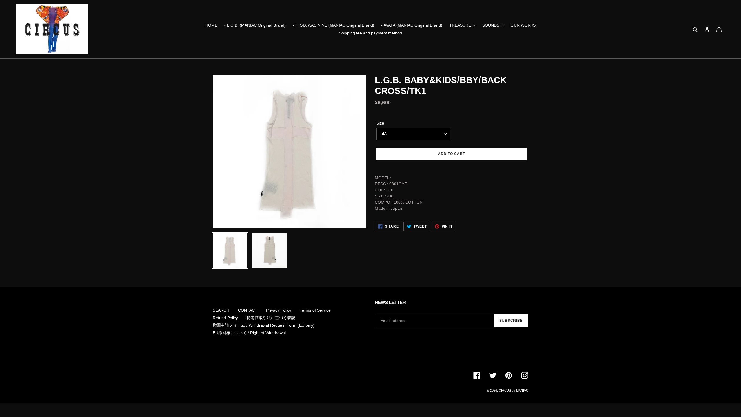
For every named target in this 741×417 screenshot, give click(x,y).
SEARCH (221, 310)
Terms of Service (315, 310)
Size (380, 123)
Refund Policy (225, 317)
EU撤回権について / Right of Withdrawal (249, 332)
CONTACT (247, 310)
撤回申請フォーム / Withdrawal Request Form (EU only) (264, 325)
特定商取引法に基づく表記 (271, 317)
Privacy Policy (278, 310)
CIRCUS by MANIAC (513, 390)
